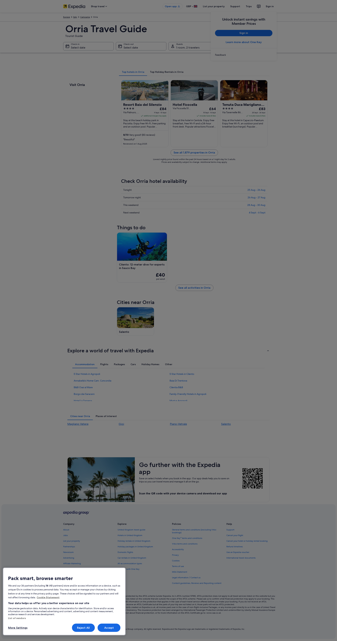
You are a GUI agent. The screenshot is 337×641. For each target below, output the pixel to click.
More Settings (17, 627)
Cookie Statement (48, 597)
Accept (109, 627)
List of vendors (17, 618)
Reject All (83, 627)
